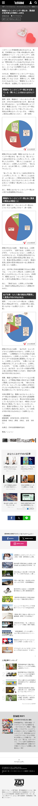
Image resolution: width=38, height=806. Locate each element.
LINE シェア (26, 518)
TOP (3, 6)
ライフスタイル (10, 6)
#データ (5, 19)
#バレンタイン (15, 19)
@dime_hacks (20, 543)
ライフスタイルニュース (23, 6)
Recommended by (22, 509)
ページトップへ (19, 762)
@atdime (11, 538)
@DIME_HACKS (29, 538)
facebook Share (11, 518)
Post (19, 518)
